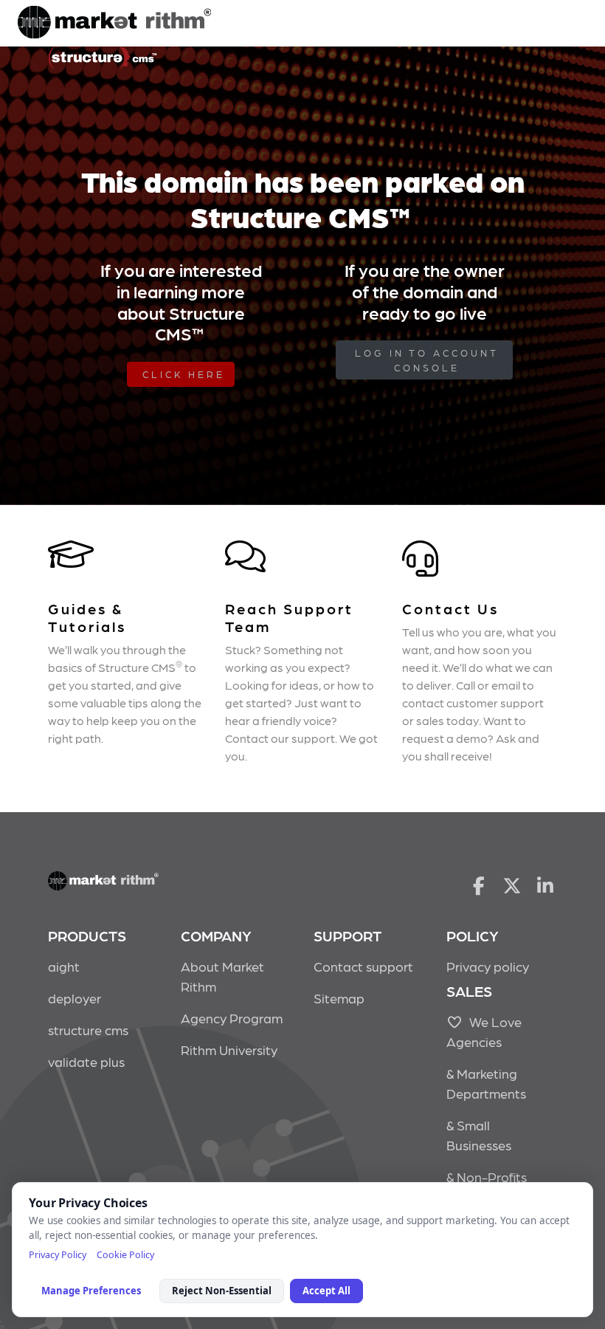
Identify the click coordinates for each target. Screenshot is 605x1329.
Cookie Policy (125, 1255)
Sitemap (339, 998)
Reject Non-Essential (222, 1290)
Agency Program (232, 1018)
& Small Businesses (478, 1135)
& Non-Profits (486, 1176)
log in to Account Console (427, 360)
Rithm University (229, 1049)
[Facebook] (478, 884)
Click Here (183, 374)
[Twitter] (512, 884)
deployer (74, 998)
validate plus (86, 1061)
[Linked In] (545, 884)
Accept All (326, 1290)
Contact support (363, 966)
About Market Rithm (222, 976)
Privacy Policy (57, 1255)
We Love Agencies (484, 1031)
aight (64, 966)
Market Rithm (114, 23)
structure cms (88, 1029)
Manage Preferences (91, 1290)
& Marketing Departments (486, 1083)
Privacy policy (487, 966)
